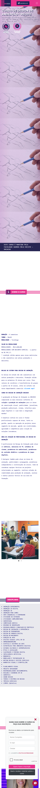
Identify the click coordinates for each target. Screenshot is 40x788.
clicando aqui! (29, 388)
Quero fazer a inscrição (21, 767)
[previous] (4, 540)
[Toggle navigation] (37, 3)
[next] (35, 540)
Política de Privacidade (26, 753)
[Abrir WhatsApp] (35, 783)
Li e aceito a (22, 753)
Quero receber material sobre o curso (21, 772)
